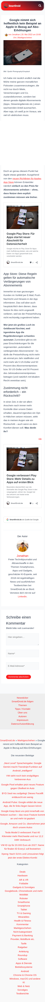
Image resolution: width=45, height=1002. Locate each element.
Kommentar (23, 924)
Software (22, 959)
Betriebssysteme (23, 967)
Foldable (23, 883)
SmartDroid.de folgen (22, 701)
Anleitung (24, 951)
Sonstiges (22, 990)
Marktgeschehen (25, 38)
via (40, 439)
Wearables (23, 917)
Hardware (23, 875)
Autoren (22, 716)
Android (25, 971)
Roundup (22, 955)
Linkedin (22, 596)
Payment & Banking (22, 935)
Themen (22, 705)
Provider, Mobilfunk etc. (23, 939)
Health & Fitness (22, 920)
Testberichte (22, 993)
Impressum (22, 720)
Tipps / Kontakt (22, 709)
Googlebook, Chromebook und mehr (24, 891)
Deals (23, 872)
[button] (40, 6)
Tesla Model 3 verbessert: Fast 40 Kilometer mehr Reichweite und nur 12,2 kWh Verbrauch (22, 836)
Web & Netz (24, 986)
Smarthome (24, 902)
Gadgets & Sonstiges (24, 887)
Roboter (24, 898)
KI (24, 982)
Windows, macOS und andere (24, 978)
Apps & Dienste (24, 963)
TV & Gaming (24, 913)
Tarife (24, 943)
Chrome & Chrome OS (25, 975)
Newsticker (22, 698)
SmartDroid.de (7, 740)
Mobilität (23, 894)
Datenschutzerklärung (22, 724)
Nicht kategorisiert (22, 932)
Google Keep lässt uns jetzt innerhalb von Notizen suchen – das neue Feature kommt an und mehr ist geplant (22, 815)
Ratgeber (22, 947)
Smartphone (23, 906)
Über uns (22, 712)
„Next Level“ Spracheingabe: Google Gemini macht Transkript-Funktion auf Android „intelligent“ (22, 767)
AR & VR (23, 880)
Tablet (24, 909)
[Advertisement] (22, 143)
